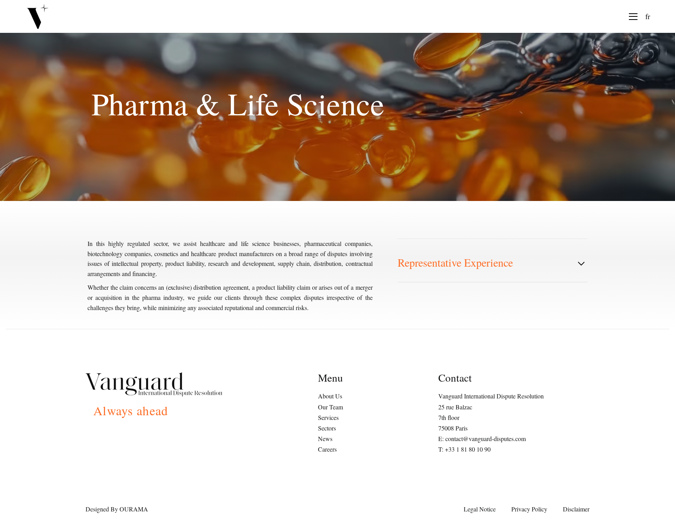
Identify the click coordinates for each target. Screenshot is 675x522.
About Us (330, 396)
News (325, 438)
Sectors (327, 428)
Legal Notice (480, 509)
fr (647, 16)
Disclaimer (576, 509)
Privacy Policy (529, 509)
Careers (327, 449)
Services (328, 417)
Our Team (330, 407)
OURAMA (134, 509)
